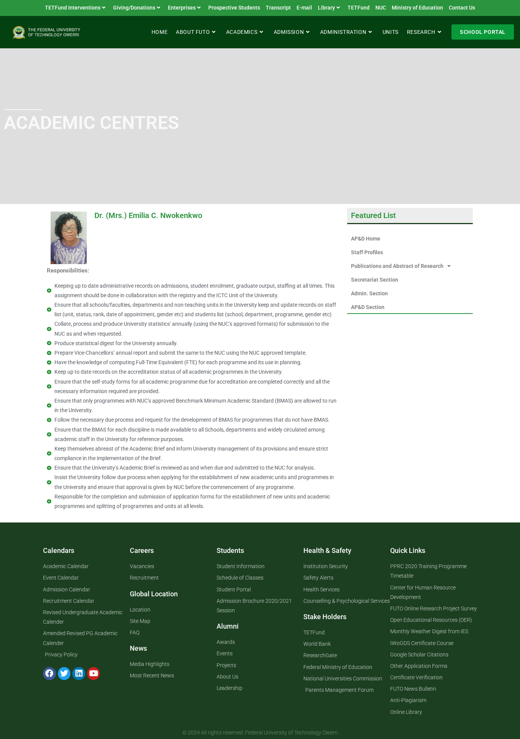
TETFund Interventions (72, 8)
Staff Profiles (367, 252)
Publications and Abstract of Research (397, 266)
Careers (142, 550)
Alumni (228, 626)
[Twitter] (64, 673)
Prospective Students (234, 8)
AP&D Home (365, 239)
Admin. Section (369, 293)
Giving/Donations (134, 8)
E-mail (304, 8)
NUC (380, 8)
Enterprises (182, 8)
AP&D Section (367, 307)
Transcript (278, 8)
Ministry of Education (417, 8)
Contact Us (462, 8)
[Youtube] (93, 673)
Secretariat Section (374, 280)
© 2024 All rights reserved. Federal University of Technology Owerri (260, 732)
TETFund (359, 8)
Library (326, 8)
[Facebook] (49, 673)
